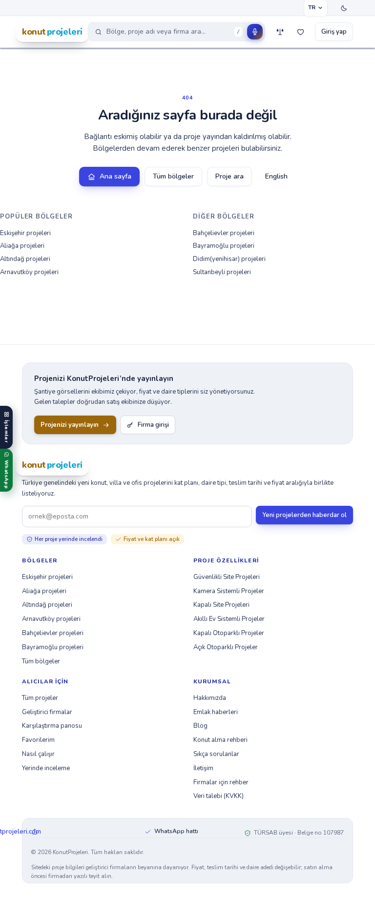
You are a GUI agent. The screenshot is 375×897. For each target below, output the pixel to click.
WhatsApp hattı (176, 831)
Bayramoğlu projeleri (223, 245)
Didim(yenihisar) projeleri (229, 259)
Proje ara (229, 176)
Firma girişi (153, 424)
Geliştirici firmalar (47, 712)
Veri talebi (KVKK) (218, 796)
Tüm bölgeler (173, 176)
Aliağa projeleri (22, 245)
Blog (200, 725)
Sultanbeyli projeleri (222, 272)
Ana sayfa (115, 176)
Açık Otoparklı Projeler (225, 647)
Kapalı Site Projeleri (221, 604)
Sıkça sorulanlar (216, 754)
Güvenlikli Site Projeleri (226, 577)
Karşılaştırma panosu (52, 725)
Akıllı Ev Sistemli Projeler (229, 619)
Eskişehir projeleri (25, 233)
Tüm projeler (40, 698)
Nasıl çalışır (38, 754)
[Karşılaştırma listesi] (280, 31)
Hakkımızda (209, 698)
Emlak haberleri (215, 712)
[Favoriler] (300, 31)
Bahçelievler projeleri (223, 233)
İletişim (203, 768)
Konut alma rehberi (220, 740)
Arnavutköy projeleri (29, 272)
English (276, 176)
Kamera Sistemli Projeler (228, 591)
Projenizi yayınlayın (70, 424)
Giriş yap (334, 31)
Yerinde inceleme (46, 768)
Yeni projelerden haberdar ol (304, 515)
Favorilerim (38, 740)
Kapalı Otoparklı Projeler (228, 633)
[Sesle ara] (255, 32)
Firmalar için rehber (221, 782)
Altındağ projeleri (25, 259)
